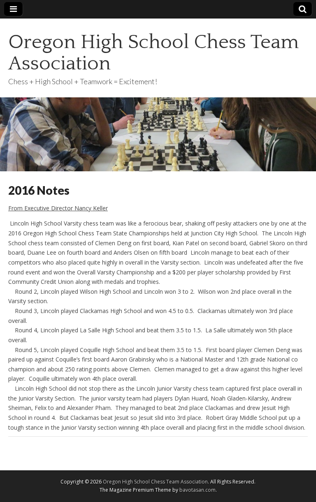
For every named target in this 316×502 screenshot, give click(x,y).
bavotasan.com (197, 489)
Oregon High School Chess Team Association (153, 52)
